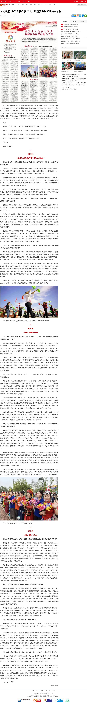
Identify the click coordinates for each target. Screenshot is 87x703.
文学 (31, 4)
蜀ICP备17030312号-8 (44, 696)
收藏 (39, 4)
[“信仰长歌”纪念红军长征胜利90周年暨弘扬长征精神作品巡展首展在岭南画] (67, 54)
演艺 (23, 4)
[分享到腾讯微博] (80, 16)
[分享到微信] (85, 16)
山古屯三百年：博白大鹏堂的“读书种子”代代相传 (73, 85)
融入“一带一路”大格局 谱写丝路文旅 (71, 43)
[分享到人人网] (83, 16)
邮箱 (76, 1)
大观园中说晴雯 (65, 87)
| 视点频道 (11, 4)
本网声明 (83, 1)
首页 (33, 690)
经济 (19, 1)
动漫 (58, 4)
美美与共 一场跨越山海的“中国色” (70, 80)
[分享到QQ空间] (75, 16)
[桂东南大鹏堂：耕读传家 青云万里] (80, 54)
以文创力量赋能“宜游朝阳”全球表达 (71, 36)
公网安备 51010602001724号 (33, 696)
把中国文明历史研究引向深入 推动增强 (71, 38)
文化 (14, 1)
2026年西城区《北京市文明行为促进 (71, 24)
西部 (45, 231)
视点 (19, 4)
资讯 (9, 1)
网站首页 (3, 1)
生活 (24, 1)
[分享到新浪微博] (78, 16)
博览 (50, 4)
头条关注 (74, 21)
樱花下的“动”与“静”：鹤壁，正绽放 (70, 29)
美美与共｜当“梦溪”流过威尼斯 (69, 89)
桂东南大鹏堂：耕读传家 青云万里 (70, 76)
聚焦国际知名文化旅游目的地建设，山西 (72, 41)
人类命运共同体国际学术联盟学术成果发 (72, 31)
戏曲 (35, 4)
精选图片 (83, 21)
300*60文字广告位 (82, 4)
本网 (29, 1)
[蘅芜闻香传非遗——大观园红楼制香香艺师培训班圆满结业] (67, 65)
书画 (27, 4)
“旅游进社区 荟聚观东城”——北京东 (71, 33)
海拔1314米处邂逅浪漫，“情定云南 (70, 26)
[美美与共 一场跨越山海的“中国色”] (80, 65)
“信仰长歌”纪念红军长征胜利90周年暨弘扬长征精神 (74, 74)
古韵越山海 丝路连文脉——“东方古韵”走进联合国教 (74, 82)
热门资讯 (65, 21)
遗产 (46, 4)
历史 (43, 4)
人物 (54, 4)
